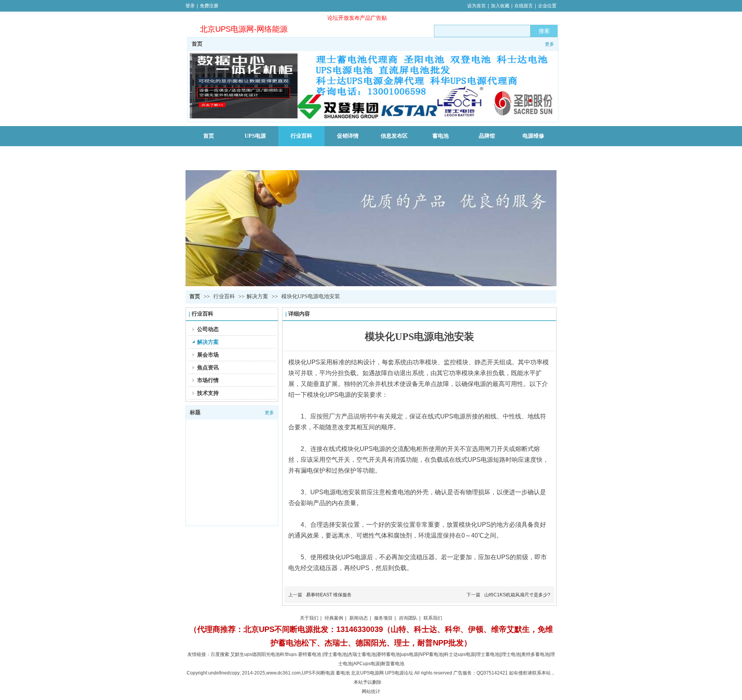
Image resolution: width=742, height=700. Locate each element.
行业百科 (225, 296)
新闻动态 (358, 618)
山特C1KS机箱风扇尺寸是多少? (517, 595)
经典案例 (334, 618)
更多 (549, 44)
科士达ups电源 (459, 654)
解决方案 (257, 296)
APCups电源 (366, 663)
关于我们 (309, 618)
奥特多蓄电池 (535, 654)
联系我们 (433, 618)
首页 (197, 44)
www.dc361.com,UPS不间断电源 (300, 673)
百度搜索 (220, 654)
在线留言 (523, 6)
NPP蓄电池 (431, 654)
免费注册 (209, 6)
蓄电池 (362, 654)
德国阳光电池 (266, 654)
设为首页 (476, 6)
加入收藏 (500, 6)
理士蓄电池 (335, 654)
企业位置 (547, 6)
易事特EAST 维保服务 (329, 595)
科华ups (288, 654)
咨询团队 (408, 618)
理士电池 (511, 654)
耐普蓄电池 (392, 663)
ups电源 (409, 654)
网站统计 (371, 691)
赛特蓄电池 (309, 654)
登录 (190, 6)
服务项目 (383, 618)
